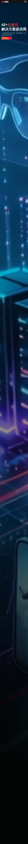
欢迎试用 (7, 38)
